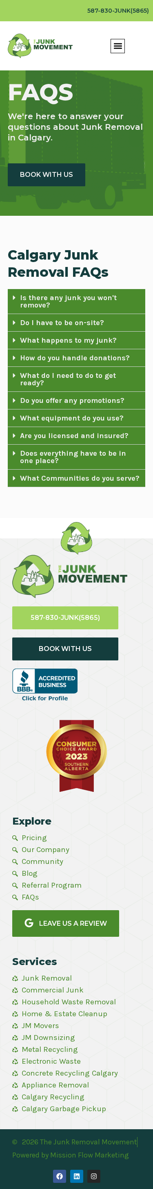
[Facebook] (59, 1176)
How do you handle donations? (75, 357)
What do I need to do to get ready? (68, 379)
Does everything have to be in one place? (73, 457)
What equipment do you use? (72, 418)
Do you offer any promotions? (72, 400)
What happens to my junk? (68, 340)
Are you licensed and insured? (74, 435)
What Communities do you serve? (80, 478)
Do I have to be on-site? (62, 322)
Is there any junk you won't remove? (68, 301)
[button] (118, 46)
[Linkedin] (76, 1176)
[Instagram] (93, 1176)
